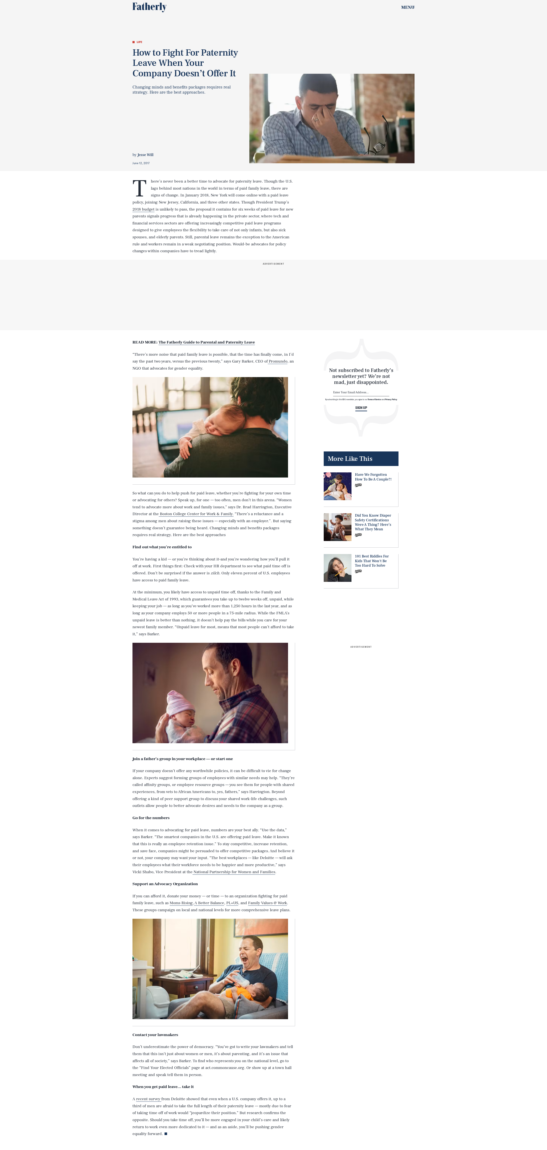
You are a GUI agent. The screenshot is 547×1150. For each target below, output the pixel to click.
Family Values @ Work (267, 902)
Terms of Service (374, 399)
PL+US (232, 902)
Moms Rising (181, 902)
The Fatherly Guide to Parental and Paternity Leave (207, 342)
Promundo (277, 361)
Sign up (361, 407)
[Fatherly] (149, 7)
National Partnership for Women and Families (234, 871)
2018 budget (143, 209)
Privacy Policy (391, 399)
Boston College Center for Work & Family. (196, 513)
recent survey (148, 1098)
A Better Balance (209, 902)
